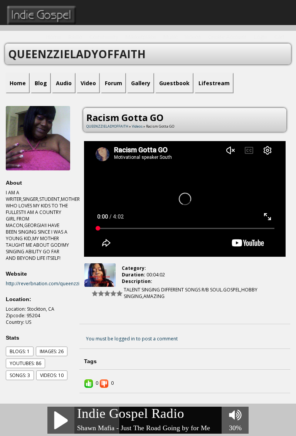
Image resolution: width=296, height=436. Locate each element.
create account (227, 36)
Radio (75, 36)
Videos (193, 36)
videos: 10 (52, 375)
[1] (95, 293)
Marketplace (140, 36)
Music (170, 36)
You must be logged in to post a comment (132, 338)
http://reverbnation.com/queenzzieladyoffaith (56, 283)
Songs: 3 (20, 375)
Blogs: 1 (20, 351)
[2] (98, 293)
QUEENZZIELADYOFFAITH (107, 126)
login (260, 36)
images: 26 (52, 351)
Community (103, 36)
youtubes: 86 (25, 363)
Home (53, 36)
